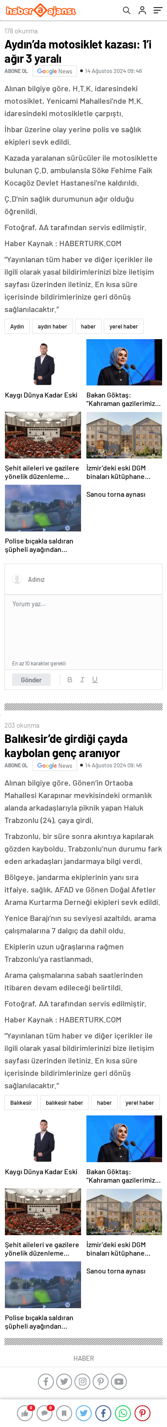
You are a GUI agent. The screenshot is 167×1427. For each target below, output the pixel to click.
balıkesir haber (64, 1102)
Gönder (31, 680)
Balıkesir (21, 1102)
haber (88, 326)
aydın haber (52, 326)
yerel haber (124, 326)
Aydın (17, 326)
